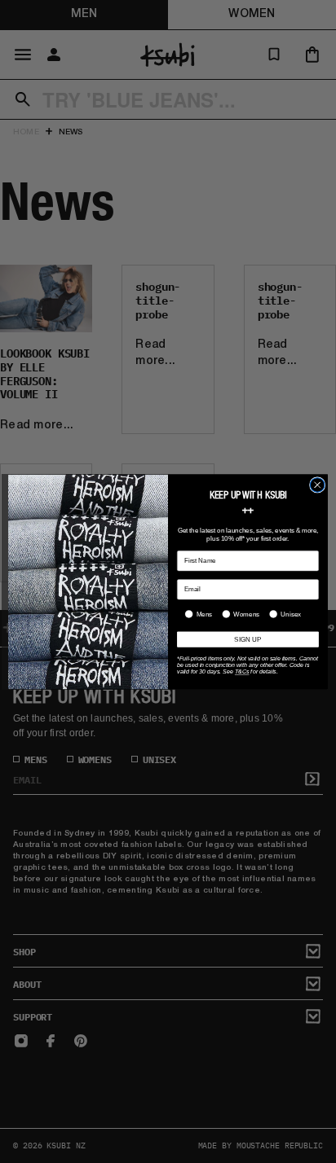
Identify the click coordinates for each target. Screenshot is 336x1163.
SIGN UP (247, 639)
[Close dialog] (317, 484)
